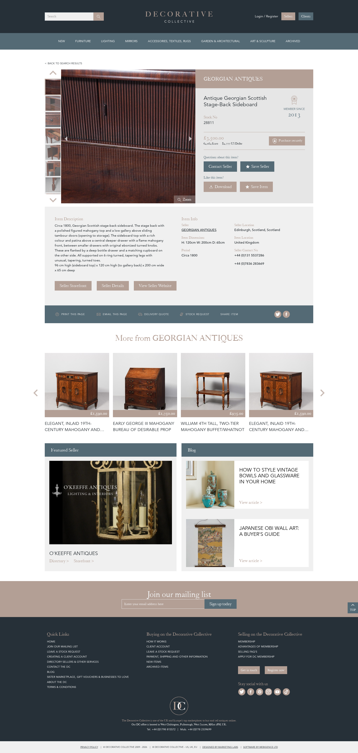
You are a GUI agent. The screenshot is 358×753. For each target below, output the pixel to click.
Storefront (82, 561)
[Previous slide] (53, 73)
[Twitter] (278, 314)
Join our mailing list (62, 646)
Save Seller (260, 166)
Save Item (259, 186)
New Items (153, 662)
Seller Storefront (73, 285)
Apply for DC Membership (256, 656)
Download (223, 186)
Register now (275, 670)
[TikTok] (286, 691)
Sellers (288, 16)
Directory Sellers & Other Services (73, 662)
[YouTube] (277, 691)
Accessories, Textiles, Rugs (169, 41)
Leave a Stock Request (63, 651)
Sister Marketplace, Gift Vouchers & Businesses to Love (88, 677)
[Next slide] (53, 199)
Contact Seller (220, 166)
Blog (50, 672)
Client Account (158, 646)
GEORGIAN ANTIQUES (198, 230)
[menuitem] (53, 80)
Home (51, 641)
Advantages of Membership (258, 646)
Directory (57, 561)
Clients (306, 16)
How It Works (156, 641)
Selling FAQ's (247, 651)
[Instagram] (268, 691)
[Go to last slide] (36, 393)
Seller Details (113, 285)
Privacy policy (89, 747)
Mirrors (131, 41)
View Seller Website (155, 285)
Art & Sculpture (262, 41)
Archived (293, 41)
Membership (246, 641)
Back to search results (65, 63)
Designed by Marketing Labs (220, 747)
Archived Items (157, 666)
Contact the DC (58, 666)
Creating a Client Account (67, 656)
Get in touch (249, 670)
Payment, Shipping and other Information (177, 656)
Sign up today (220, 603)
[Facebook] (286, 314)
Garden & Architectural (220, 41)
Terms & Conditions (61, 687)
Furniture (83, 41)
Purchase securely (290, 141)
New (61, 41)
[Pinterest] (259, 691)
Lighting (108, 41)
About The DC (57, 682)
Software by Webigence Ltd (260, 747)
